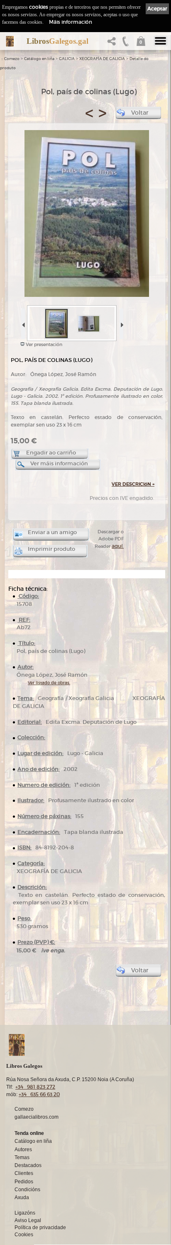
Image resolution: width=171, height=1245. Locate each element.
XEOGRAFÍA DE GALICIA (102, 59)
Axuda (22, 1197)
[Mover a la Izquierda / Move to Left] (22, 322)
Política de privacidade (40, 1227)
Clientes (24, 1173)
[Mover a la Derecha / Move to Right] (121, 322)
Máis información (70, 22)
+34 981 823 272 (35, 1087)
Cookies (24, 1234)
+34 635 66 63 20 (39, 1094)
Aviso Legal (28, 1220)
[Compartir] (113, 43)
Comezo (12, 59)
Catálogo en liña (39, 59)
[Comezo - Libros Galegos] (9, 41)
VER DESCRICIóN (133, 484)
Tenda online (29, 1133)
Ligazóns (25, 1212)
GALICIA (67, 59)
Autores (23, 1149)
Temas (22, 1157)
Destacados (28, 1165)
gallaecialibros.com (37, 1116)
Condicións (27, 1189)
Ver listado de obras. (49, 682)
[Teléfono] (125, 43)
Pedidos (24, 1181)
